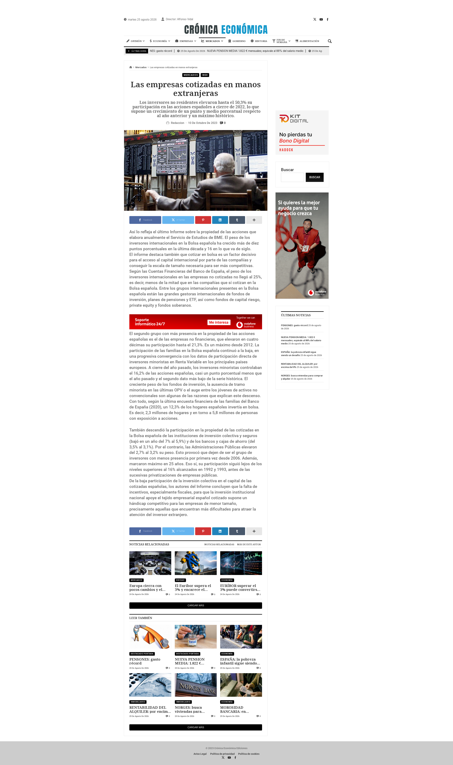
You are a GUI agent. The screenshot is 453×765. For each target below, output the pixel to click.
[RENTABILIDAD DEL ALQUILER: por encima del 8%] (150, 685)
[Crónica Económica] (226, 29)
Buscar (287, 169)
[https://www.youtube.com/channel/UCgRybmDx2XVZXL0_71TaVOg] (321, 19)
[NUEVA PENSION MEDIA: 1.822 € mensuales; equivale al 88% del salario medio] (196, 637)
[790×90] (195, 328)
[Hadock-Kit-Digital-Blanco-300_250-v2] (302, 153)
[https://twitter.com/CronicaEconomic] (314, 19)
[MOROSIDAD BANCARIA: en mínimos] (241, 685)
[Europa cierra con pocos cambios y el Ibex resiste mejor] (150, 563)
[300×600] (302, 297)
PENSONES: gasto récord (144, 661)
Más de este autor (249, 544)
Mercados (141, 67)
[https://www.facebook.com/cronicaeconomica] (327, 19)
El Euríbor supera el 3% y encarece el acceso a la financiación (195, 588)
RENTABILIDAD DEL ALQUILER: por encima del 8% (149, 709)
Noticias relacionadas (219, 544)
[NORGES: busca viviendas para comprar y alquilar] (196, 685)
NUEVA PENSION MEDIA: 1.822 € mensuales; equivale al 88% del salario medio (230, 51)
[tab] (219, 544)
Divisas (180, 580)
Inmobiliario (138, 702)
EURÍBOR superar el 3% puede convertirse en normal (239, 588)
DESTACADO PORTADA (142, 654)
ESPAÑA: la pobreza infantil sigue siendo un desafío (238, 661)
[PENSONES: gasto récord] (150, 637)
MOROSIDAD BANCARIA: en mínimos (233, 709)
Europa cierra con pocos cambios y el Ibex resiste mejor (145, 588)
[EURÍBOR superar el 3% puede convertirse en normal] (241, 563)
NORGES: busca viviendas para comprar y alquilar (192, 709)
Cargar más (196, 605)
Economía (227, 580)
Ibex (205, 75)
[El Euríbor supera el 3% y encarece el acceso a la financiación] (196, 563)
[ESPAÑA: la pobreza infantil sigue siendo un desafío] (241, 637)
